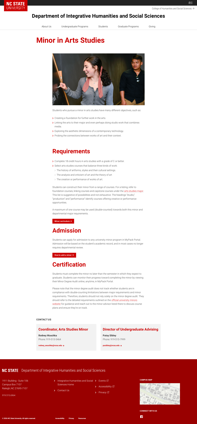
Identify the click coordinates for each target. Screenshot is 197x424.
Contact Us (63, 390)
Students (103, 26)
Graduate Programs (128, 26)
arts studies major (133, 191)
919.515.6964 (8, 395)
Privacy (71, 418)
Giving (152, 26)
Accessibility (59, 418)
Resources (82, 418)
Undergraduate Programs (74, 26)
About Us (46, 26)
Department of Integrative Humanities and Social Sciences (98, 16)
